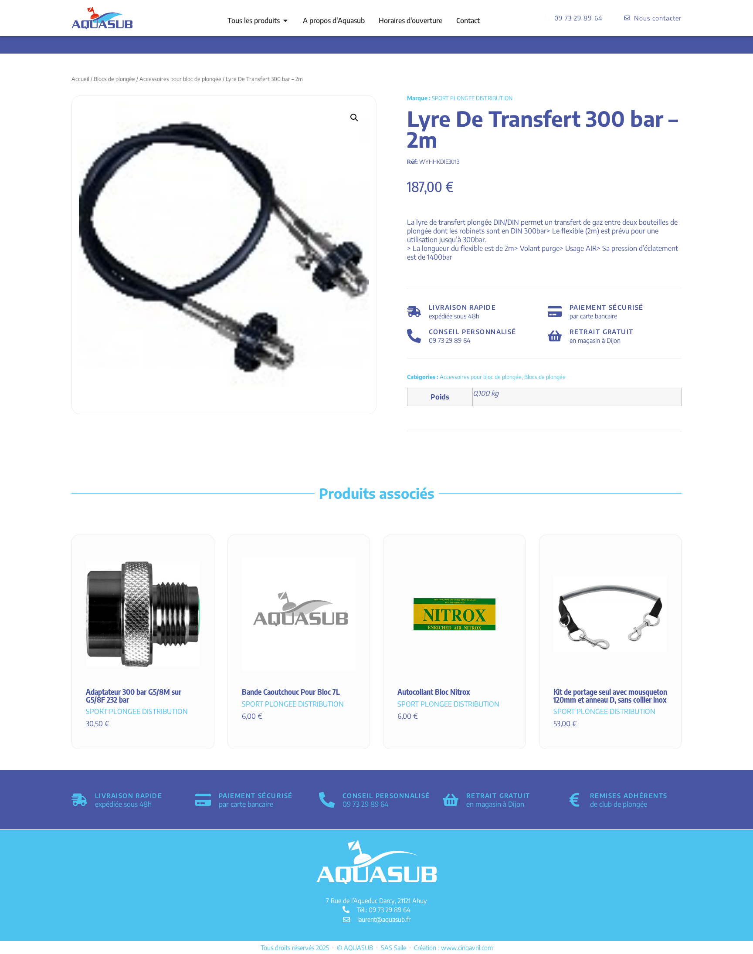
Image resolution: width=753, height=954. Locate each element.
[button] (354, 117)
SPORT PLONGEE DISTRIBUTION (472, 98)
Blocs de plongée (114, 78)
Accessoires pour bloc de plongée (180, 78)
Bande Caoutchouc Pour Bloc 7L (291, 692)
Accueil (80, 78)
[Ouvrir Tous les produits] (285, 20)
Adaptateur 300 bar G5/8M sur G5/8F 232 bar (133, 695)
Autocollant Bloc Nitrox (433, 692)
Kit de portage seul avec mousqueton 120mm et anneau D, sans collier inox (610, 695)
